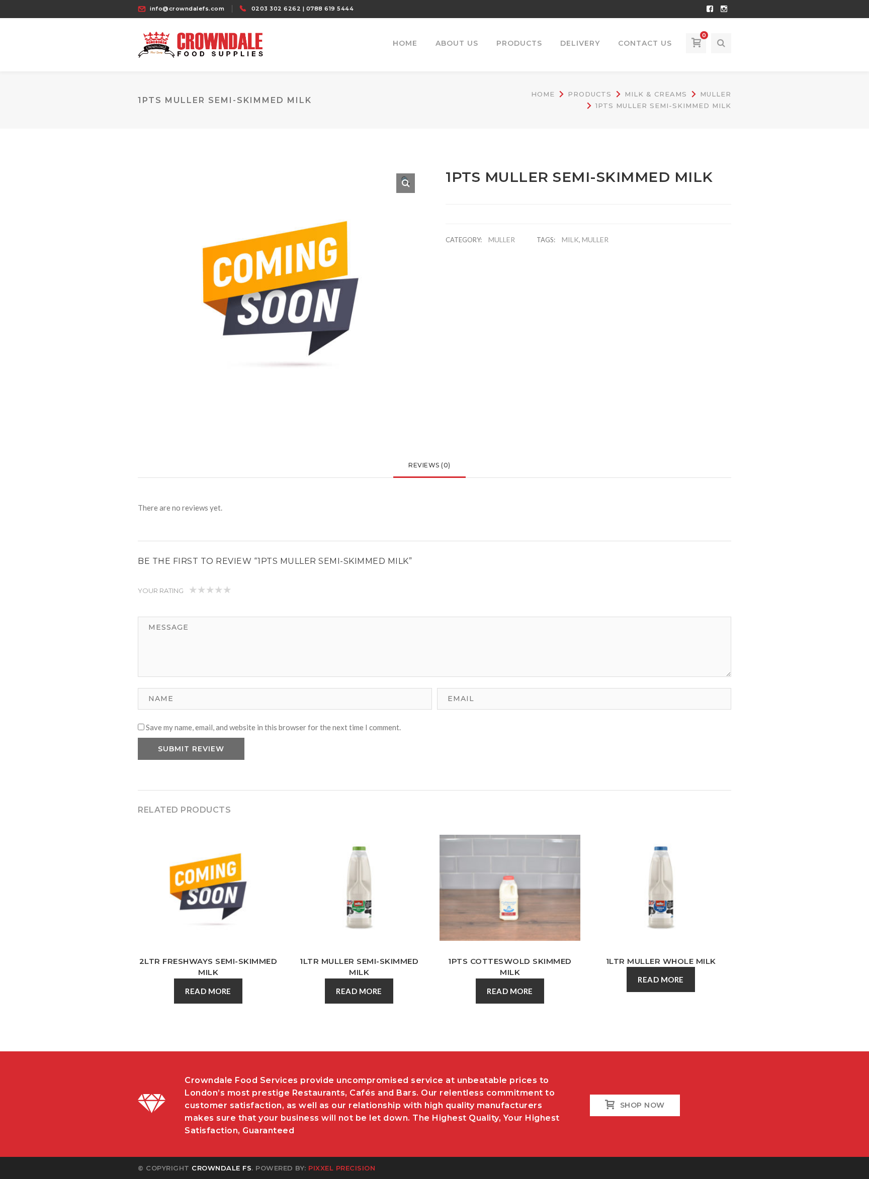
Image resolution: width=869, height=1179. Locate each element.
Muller (715, 94)
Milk (570, 239)
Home (543, 94)
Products (590, 94)
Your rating (161, 590)
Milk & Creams (656, 94)
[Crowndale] (201, 43)
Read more (208, 991)
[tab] (429, 465)
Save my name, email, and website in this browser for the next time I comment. (273, 727)
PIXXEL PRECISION (341, 1168)
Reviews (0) (429, 465)
